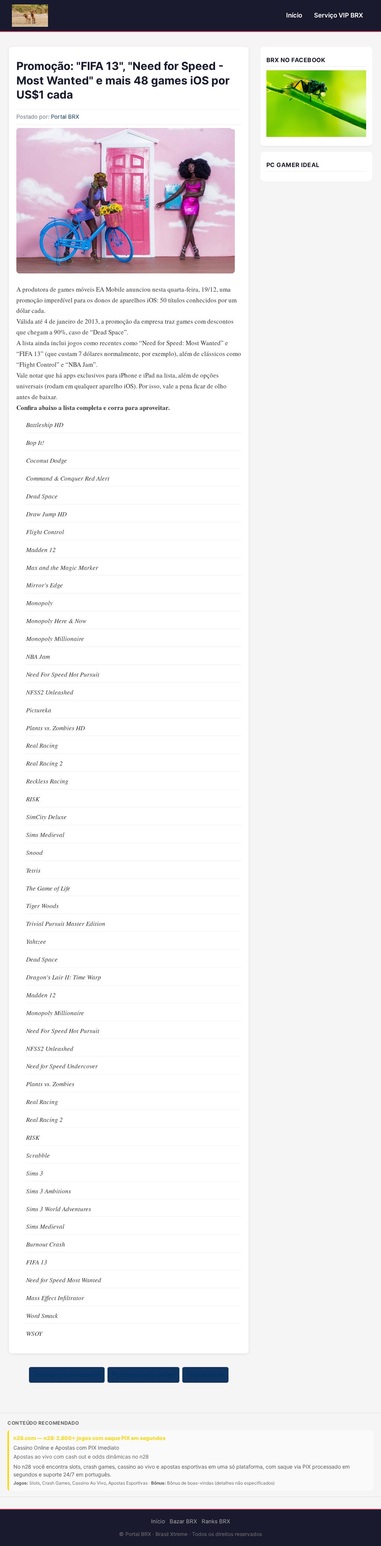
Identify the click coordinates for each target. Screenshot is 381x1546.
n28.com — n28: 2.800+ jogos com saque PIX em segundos (89, 1438)
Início (294, 15)
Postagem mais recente (66, 1374)
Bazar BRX (183, 1521)
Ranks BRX (216, 1521)
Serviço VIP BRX (338, 15)
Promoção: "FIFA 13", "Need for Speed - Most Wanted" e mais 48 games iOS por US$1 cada (123, 80)
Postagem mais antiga (143, 1374)
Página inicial (205, 1374)
